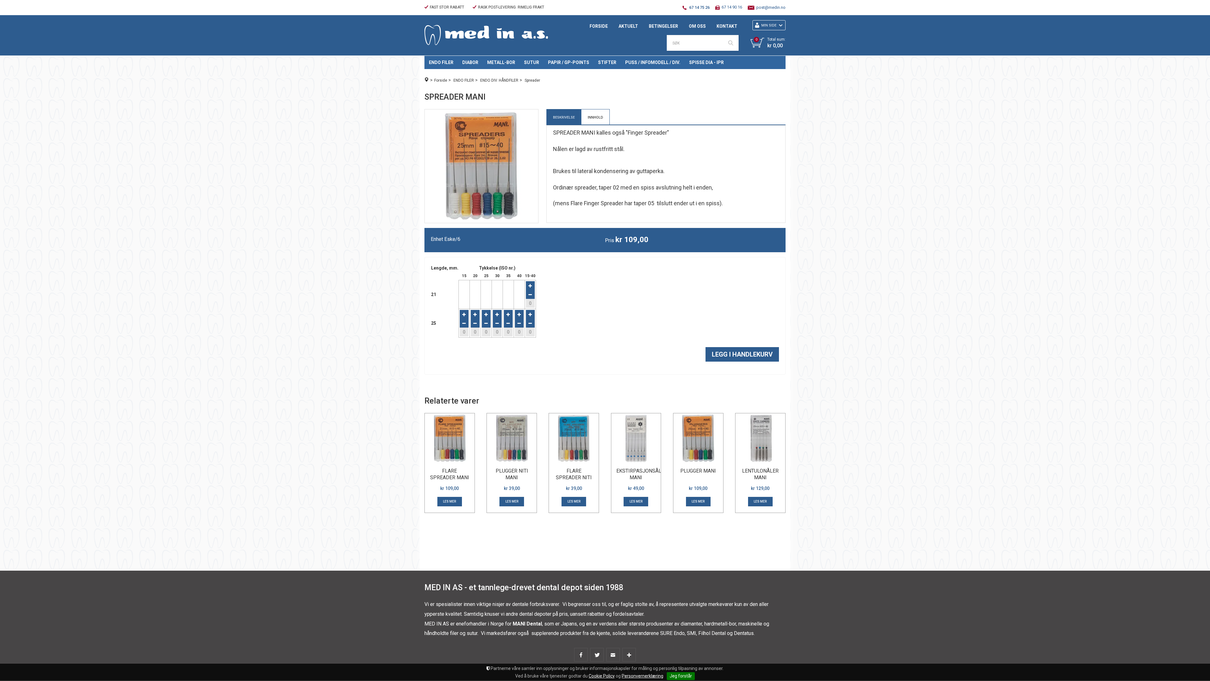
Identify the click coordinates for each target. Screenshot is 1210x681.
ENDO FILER (441, 62)
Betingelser (663, 26)
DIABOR (470, 62)
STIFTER (607, 62)
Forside (599, 26)
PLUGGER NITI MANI (512, 474)
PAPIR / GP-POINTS (568, 62)
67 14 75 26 (699, 7)
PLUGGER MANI (698, 471)
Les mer (449, 501)
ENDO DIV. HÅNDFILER (499, 80)
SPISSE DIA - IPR (706, 62)
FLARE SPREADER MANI (449, 474)
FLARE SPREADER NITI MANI (574, 477)
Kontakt (727, 26)
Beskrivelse (564, 117)
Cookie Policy (602, 675)
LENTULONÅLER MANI (760, 474)
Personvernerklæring (642, 675)
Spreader (532, 80)
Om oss (697, 26)
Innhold (595, 117)
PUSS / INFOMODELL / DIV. (652, 62)
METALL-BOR (501, 62)
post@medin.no (771, 7)
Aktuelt (628, 26)
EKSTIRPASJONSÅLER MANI (641, 474)
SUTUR (531, 62)
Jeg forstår (681, 675)
